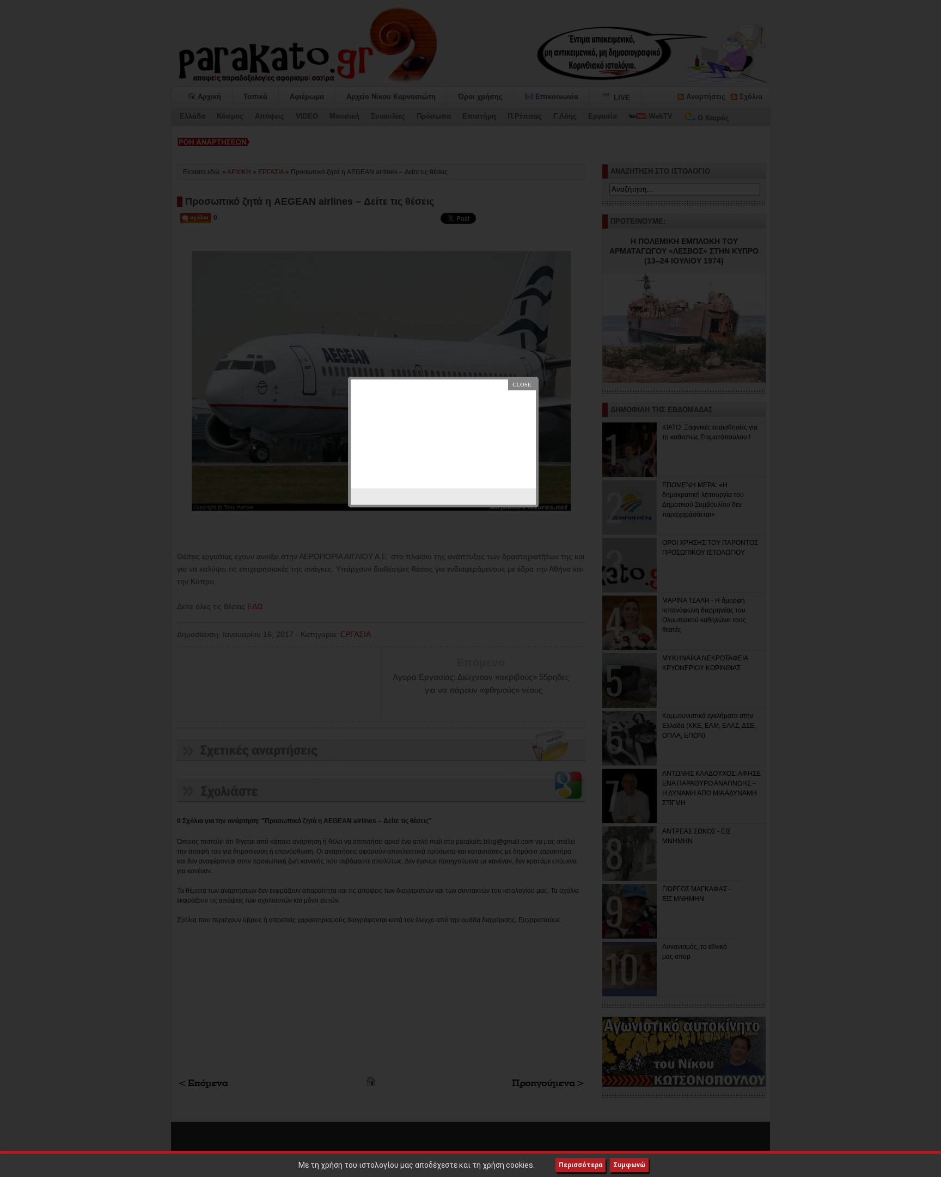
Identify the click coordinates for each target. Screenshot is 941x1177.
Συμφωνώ (629, 1165)
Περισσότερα (580, 1165)
